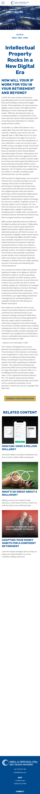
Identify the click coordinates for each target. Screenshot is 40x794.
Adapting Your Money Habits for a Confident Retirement (19, 543)
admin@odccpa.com (20, 772)
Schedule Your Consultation (20, 398)
